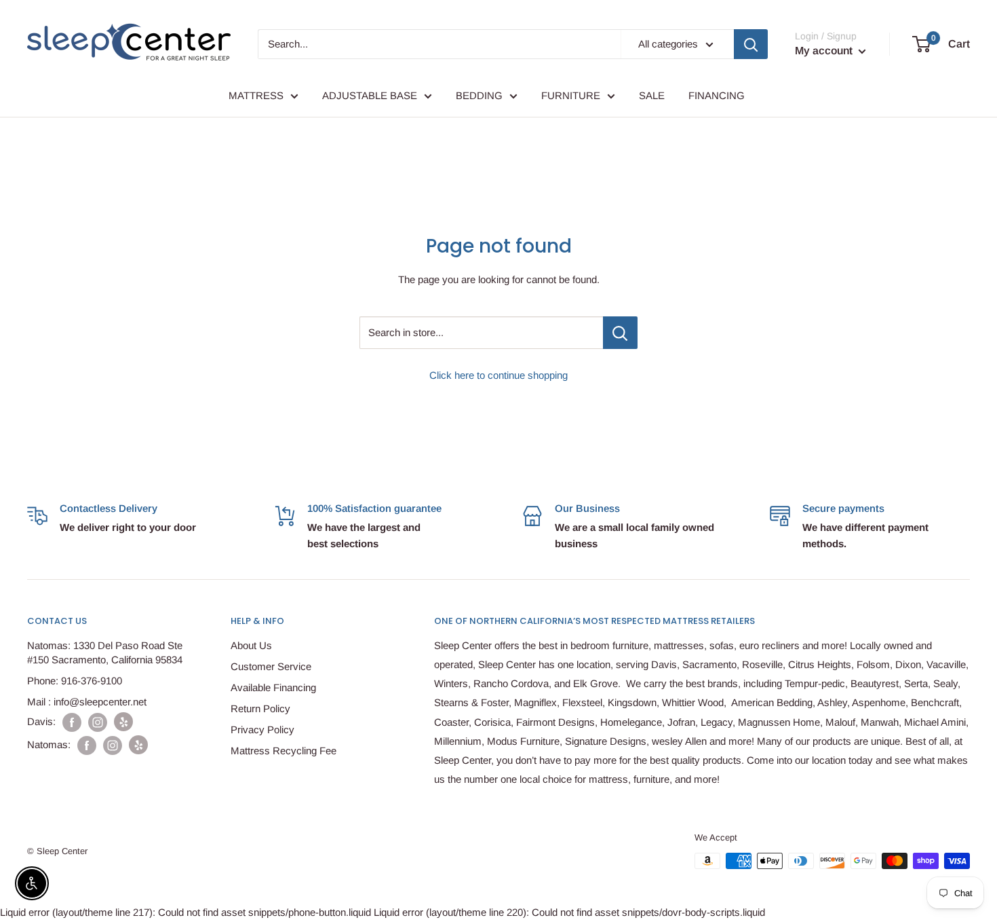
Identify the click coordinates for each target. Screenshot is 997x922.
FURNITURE (570, 95)
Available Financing (273, 687)
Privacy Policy (262, 729)
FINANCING (716, 95)
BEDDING (479, 95)
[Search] (751, 44)
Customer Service (271, 666)
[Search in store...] (620, 332)
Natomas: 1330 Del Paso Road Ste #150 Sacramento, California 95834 (104, 652)
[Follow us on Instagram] (97, 722)
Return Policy (260, 708)
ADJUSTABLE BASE (369, 95)
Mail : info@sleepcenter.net (86, 701)
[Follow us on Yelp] (123, 721)
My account (825, 50)
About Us (251, 645)
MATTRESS (256, 95)
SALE (652, 95)
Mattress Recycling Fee (283, 750)
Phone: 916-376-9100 (74, 680)
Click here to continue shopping (498, 375)
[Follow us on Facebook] (71, 722)
